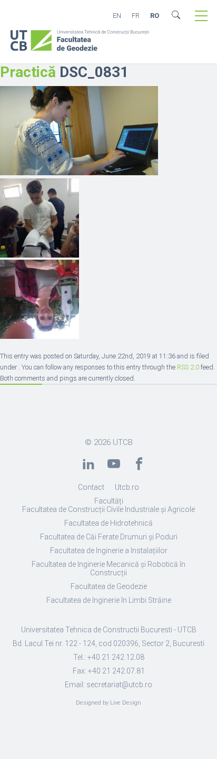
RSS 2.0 (188, 367)
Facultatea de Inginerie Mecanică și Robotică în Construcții (108, 568)
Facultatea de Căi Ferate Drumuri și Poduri (108, 537)
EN (117, 16)
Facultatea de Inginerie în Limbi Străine (108, 600)
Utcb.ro (127, 487)
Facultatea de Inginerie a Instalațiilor (108, 550)
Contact (91, 487)
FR (136, 16)
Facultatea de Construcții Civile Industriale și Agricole (108, 509)
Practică (28, 72)
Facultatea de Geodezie (109, 586)
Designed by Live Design (108, 702)
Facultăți (108, 501)
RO (154, 16)
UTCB (123, 442)
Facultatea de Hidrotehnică (108, 523)
